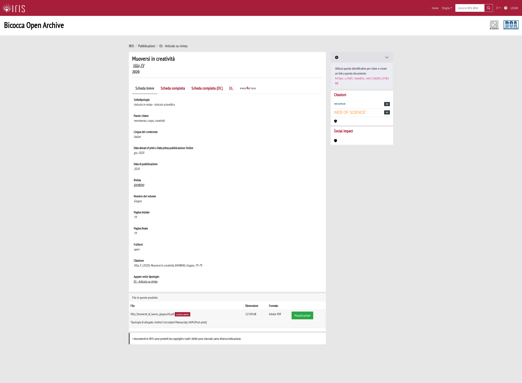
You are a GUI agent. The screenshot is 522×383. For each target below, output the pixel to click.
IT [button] (497, 8)
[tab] (231, 89)
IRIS (131, 46)
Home (435, 8)
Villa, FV (138, 65)
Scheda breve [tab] (144, 88)
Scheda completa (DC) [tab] (207, 88)
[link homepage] (15, 8)
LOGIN (514, 8)
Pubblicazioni (146, 46)
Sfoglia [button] (446, 8)
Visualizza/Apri (302, 315)
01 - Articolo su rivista (173, 46)
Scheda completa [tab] (173, 88)
